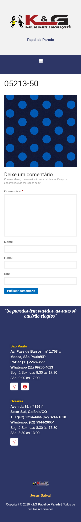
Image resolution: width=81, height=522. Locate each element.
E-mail (8, 258)
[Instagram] (14, 386)
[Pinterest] (25, 386)
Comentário (13, 191)
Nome (8, 242)
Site (7, 274)
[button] (40, 61)
